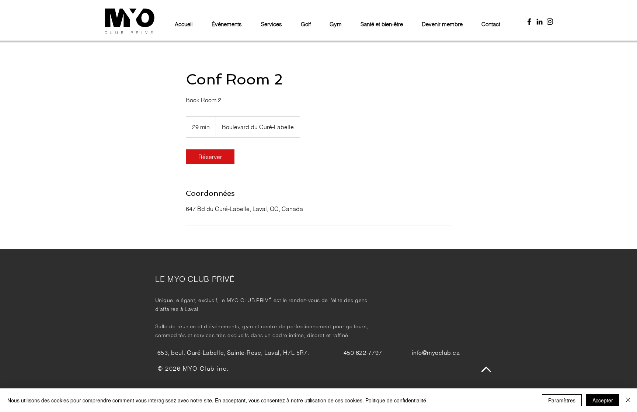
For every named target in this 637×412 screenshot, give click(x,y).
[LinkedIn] (539, 21)
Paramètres (561, 400)
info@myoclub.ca (436, 352)
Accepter (602, 400)
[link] (210, 156)
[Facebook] (529, 21)
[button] (308, 21)
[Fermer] (628, 400)
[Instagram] (550, 21)
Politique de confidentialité (395, 400)
